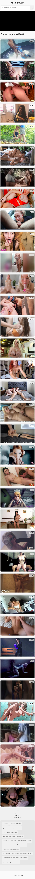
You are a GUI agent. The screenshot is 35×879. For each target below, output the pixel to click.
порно (17, 811)
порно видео (17, 813)
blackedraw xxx (21, 845)
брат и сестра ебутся (24, 841)
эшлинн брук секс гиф (9, 841)
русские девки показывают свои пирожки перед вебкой (17, 853)
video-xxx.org (17, 2)
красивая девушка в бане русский (13, 836)
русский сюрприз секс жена (11, 849)
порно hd (17, 815)
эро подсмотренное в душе (11, 862)
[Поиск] (32, 8)
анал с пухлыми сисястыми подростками (15, 858)
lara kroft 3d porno (15, 823)
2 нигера (5, 823)
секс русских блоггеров (10, 832)
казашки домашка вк (9, 845)
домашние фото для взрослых (12, 828)
